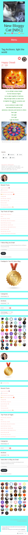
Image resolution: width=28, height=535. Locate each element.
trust (16, 169)
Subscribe (4, 470)
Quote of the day (11, 164)
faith (7, 167)
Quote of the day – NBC (5, 200)
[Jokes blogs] (8, 377)
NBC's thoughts (4, 164)
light (15, 168)
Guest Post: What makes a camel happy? (8, 233)
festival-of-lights (11, 167)
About (2, 216)
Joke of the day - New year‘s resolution (8, 220)
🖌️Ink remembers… (4, 190)
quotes (7, 169)
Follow (3, 253)
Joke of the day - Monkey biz (6, 214)
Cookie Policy (23, 529)
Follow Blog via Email (8, 242)
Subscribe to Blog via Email (9, 459)
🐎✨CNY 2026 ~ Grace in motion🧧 (7, 194)
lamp (13, 168)
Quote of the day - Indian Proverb (7, 428)
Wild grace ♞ (3, 196)
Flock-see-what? (4, 202)
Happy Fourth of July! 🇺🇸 (5, 187)
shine (13, 169)
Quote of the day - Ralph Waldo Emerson (8, 227)
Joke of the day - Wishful (5, 218)
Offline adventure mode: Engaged (7, 192)
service (10, 169)
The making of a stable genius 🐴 (7, 207)
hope (5, 168)
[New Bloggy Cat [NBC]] (14, 11)
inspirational (9, 168)
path (5, 169)
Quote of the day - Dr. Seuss (6, 222)
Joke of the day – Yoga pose (6, 198)
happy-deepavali (18, 167)
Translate (10, 313)
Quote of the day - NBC (5, 229)
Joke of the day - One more (6, 231)
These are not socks (4, 408)
